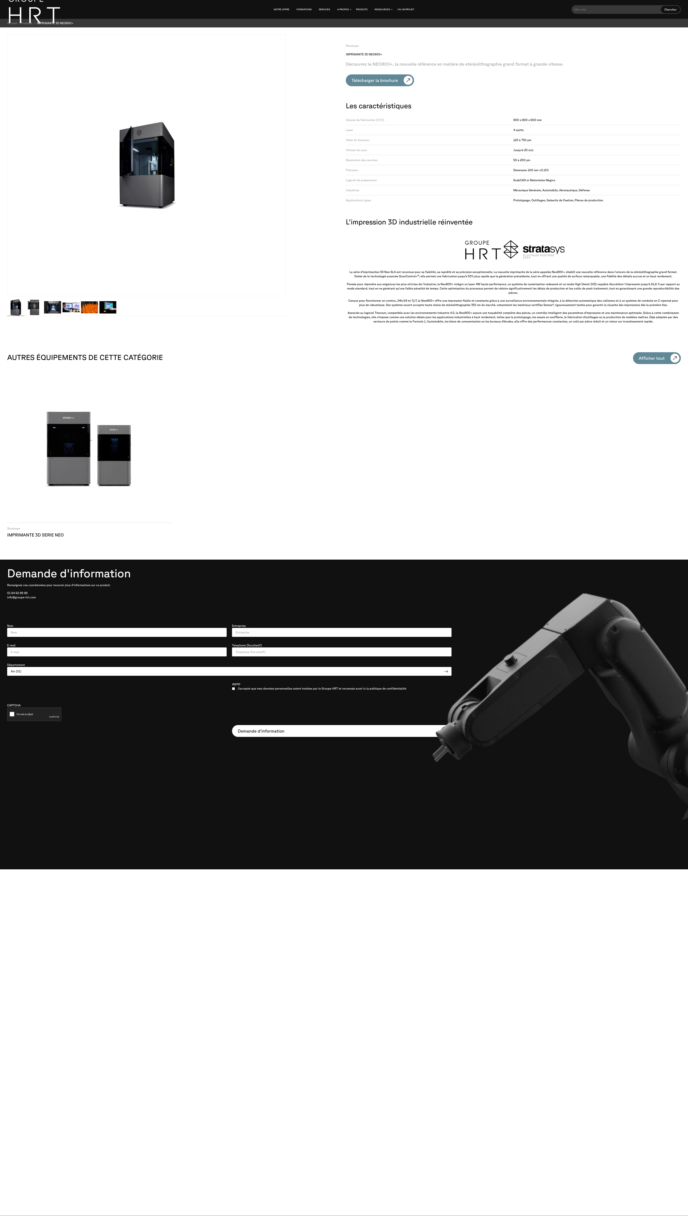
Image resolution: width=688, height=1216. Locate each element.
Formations (304, 9)
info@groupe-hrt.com (21, 597)
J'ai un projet (405, 9)
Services (324, 9)
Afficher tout (652, 358)
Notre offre (281, 9)
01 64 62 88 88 (17, 593)
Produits (361, 9)
